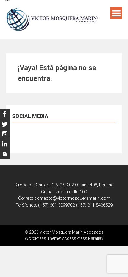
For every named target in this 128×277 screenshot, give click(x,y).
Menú (116, 13)
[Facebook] (5, 114)
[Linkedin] (5, 134)
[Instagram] (5, 144)
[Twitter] (5, 124)
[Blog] (5, 154)
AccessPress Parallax (82, 238)
